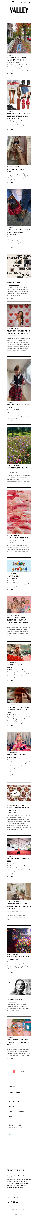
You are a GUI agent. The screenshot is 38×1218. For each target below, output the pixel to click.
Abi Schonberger (14, 118)
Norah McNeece (13, 234)
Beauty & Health (13, 166)
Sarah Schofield (14, 961)
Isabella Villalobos (15, 62)
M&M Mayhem (13, 576)
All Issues (14, 1102)
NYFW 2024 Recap (15, 282)
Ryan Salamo (12, 1002)
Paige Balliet (12, 171)
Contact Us (14, 1116)
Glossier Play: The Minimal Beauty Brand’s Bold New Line (18, 808)
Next (22, 1071)
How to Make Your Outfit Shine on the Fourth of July (19, 1042)
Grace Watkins (13, 625)
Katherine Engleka (14, 336)
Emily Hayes (12, 812)
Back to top (18, 1214)
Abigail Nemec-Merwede (16, 669)
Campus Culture (13, 465)
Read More (11, 73)
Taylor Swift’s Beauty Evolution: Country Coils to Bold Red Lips (17, 620)
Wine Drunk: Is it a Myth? (19, 169)
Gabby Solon (12, 759)
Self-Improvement (13, 328)
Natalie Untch (13, 472)
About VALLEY (15, 1092)
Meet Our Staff (16, 1097)
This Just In (11, 573)
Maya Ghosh (12, 542)
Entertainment (12, 662)
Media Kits (14, 1106)
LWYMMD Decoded (15, 999)
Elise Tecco (12, 714)
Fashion (10, 55)
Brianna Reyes (13, 908)
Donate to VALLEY (17, 1111)
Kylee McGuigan (13, 1047)
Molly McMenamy (14, 285)
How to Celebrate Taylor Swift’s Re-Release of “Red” (19, 709)
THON (22, 954)
